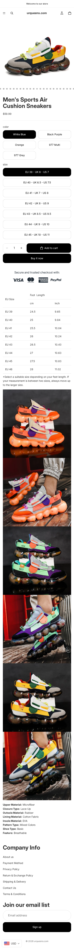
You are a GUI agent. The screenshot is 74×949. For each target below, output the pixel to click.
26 (57, 88)
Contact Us (9, 887)
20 (37, 88)
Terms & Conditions (14, 893)
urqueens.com (41, 941)
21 (40, 88)
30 (70, 88)
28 (63, 88)
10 (3, 88)
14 (17, 88)
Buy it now (37, 258)
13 (13, 88)
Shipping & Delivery (14, 881)
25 (53, 88)
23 (47, 88)
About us (8, 856)
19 (33, 88)
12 (10, 88)
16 (23, 88)
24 (50, 88)
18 (30, 88)
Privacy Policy (11, 869)
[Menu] (4, 13)
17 (27, 88)
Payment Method (13, 863)
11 (7, 88)
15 (20, 88)
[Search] (12, 13)
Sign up (37, 927)
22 (43, 88)
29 (67, 88)
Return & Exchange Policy (18, 875)
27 (60, 88)
